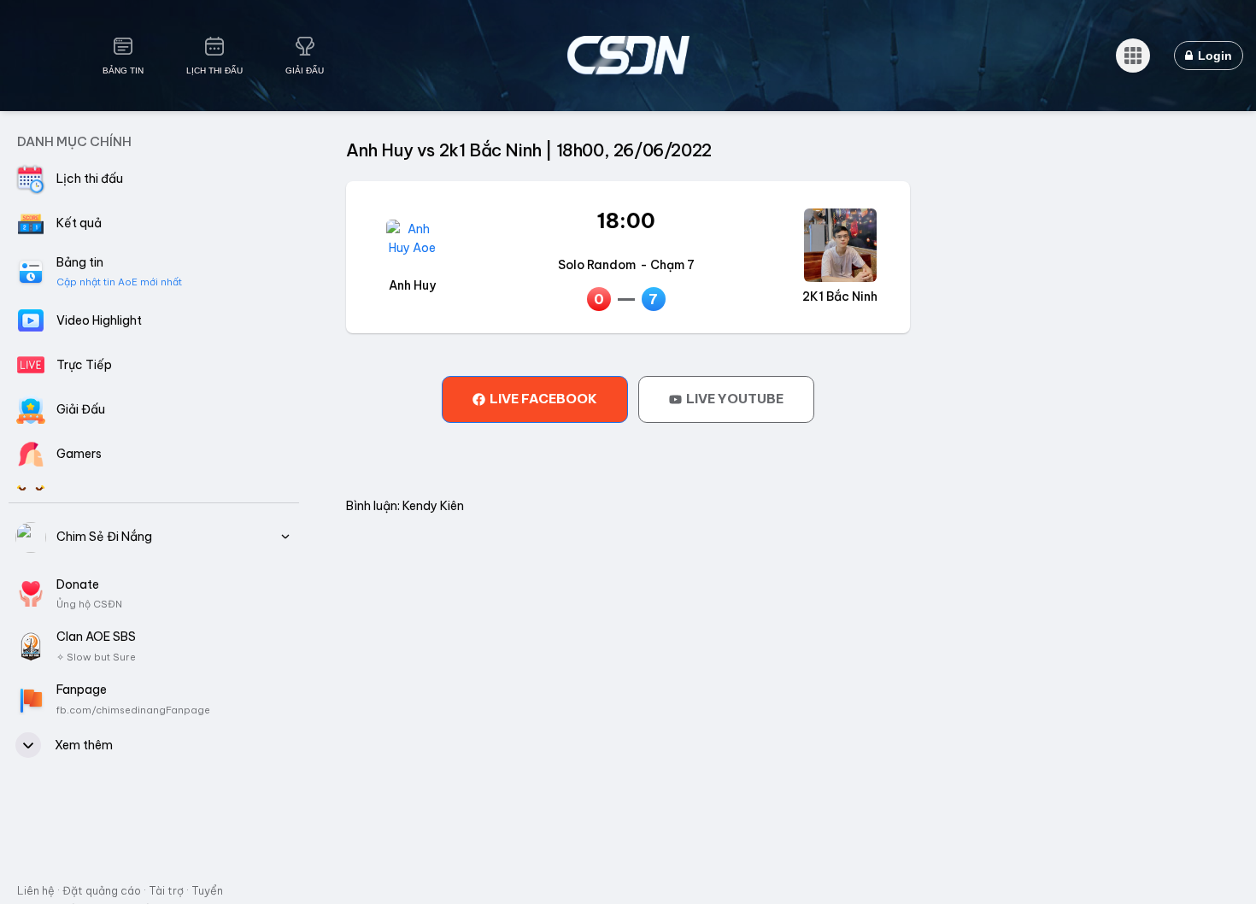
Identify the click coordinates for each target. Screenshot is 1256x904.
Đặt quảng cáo (101, 890)
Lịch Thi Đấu (214, 70)
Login (1213, 55)
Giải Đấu (304, 70)
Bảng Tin (123, 70)
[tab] (535, 399)
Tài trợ (166, 890)
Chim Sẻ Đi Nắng (104, 536)
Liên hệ (36, 890)
